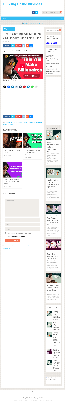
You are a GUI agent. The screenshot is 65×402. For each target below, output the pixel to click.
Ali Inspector (49, 73)
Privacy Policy (34, 400)
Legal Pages (49, 400)
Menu (4, 18)
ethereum (39, 122)
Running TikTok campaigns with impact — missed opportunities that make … (57, 339)
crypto (25, 122)
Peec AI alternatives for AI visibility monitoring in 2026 (56, 315)
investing (10, 124)
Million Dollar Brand (51, 69)
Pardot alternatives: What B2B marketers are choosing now (56, 365)
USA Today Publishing (52, 59)
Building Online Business (22, 4)
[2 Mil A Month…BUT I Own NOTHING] (12, 140)
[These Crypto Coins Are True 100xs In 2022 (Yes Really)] (12, 169)
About (15, 400)
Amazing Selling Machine (53, 71)
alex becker (9, 122)
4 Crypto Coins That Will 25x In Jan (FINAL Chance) (32, 152)
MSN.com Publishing (51, 61)
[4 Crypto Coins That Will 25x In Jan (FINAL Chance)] (32, 140)
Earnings (42, 400)
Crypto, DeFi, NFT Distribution (50, 55)
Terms (26, 400)
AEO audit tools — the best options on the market (56, 326)
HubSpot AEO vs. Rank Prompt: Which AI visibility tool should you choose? (53, 220)
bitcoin (15, 122)
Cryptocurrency (9, 29)
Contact (21, 400)
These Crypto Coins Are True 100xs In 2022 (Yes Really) (11, 181)
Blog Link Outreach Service (53, 67)
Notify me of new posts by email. (16, 236)
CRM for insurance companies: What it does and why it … (56, 353)
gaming (5, 124)
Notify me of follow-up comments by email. (19, 233)
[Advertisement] (23, 101)
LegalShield (51, 43)
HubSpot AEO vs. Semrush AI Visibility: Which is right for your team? (53, 184)
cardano (20, 122)
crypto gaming (31, 122)
